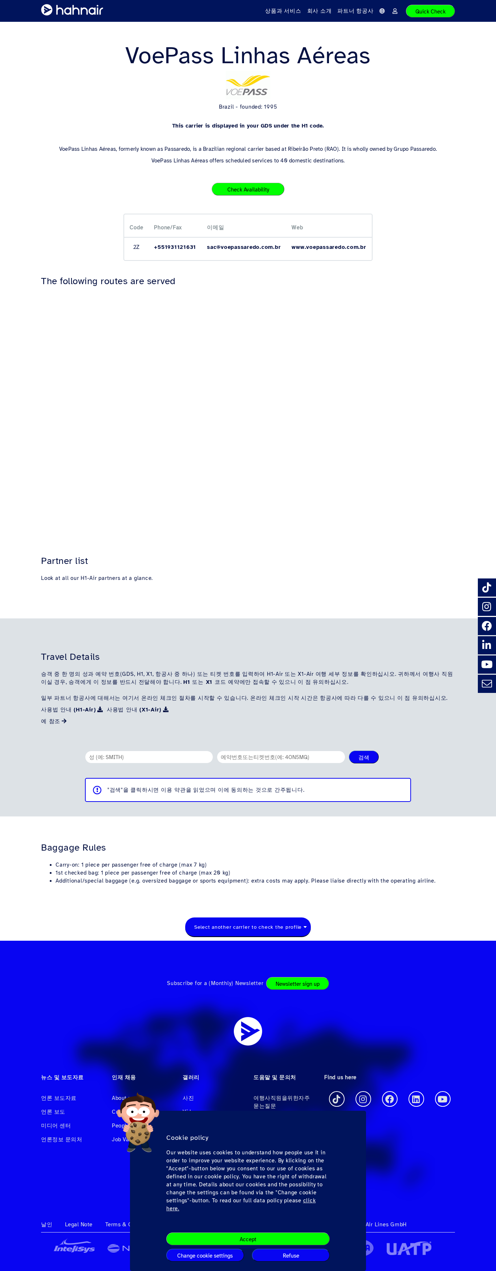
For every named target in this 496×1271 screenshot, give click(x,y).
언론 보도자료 (59, 1098)
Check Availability (248, 189)
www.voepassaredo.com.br (329, 247)
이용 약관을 (176, 790)
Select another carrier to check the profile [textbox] (248, 927)
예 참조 (50, 721)
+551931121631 (175, 247)
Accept (248, 1239)
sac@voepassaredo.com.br (244, 247)
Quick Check (430, 11)
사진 (188, 1098)
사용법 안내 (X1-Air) (134, 709)
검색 (363, 757)
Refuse (291, 1256)
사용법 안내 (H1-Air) (68, 709)
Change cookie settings (205, 1256)
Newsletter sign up (298, 984)
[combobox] (248, 927)
